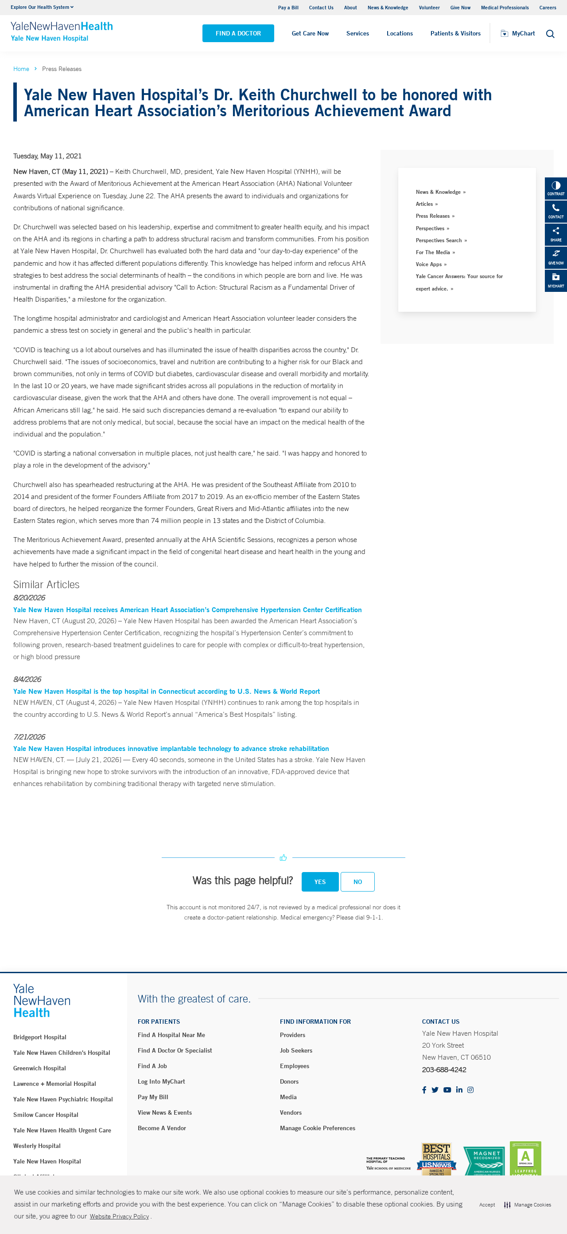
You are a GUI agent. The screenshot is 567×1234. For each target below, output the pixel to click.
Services (357, 33)
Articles (424, 203)
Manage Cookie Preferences (317, 1128)
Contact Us (321, 7)
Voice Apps (429, 263)
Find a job (152, 1066)
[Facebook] (424, 1090)
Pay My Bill (153, 1097)
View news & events (165, 1112)
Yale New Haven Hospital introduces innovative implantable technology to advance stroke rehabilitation (171, 748)
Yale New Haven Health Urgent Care (62, 1130)
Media (288, 1097)
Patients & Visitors (456, 33)
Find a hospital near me (171, 1035)
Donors (289, 1081)
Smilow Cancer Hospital (45, 1115)
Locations (400, 33)
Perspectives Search (439, 240)
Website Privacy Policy (119, 1216)
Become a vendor (162, 1128)
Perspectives (430, 228)
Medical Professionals (505, 7)
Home (21, 69)
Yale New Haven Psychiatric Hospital (63, 1099)
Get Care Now (310, 33)
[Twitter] (435, 1090)
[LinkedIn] (459, 1090)
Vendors (291, 1112)
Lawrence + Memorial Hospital (54, 1084)
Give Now (460, 7)
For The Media (433, 251)
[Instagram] (470, 1090)
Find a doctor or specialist (175, 1050)
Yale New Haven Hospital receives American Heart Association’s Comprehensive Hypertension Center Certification (187, 609)
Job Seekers (296, 1050)
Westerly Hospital (37, 1146)
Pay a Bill (288, 7)
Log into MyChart (161, 1081)
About (350, 7)
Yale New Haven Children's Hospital (61, 1053)
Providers (292, 1035)
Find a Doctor (238, 33)
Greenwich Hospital (39, 1068)
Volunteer (429, 7)
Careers (548, 7)
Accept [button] (487, 1204)
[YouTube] (447, 1090)
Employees (294, 1066)
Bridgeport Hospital (39, 1037)
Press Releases (433, 215)
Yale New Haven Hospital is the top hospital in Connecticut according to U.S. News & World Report (166, 691)
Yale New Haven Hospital (47, 1161)
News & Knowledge (388, 7)
